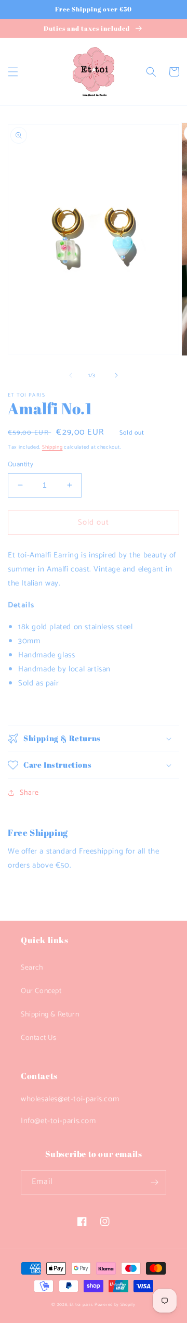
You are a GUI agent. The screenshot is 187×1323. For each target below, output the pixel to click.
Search (32, 968)
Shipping (52, 447)
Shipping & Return (50, 1015)
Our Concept (41, 991)
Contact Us (39, 1038)
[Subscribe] (154, 1182)
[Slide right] (116, 375)
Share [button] (29, 793)
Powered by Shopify (115, 1304)
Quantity (20, 465)
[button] (13, 71)
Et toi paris (81, 1304)
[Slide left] (70, 375)
